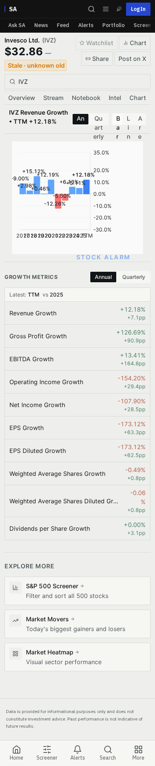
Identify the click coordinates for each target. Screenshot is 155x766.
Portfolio (113, 25)
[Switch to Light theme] (119, 9)
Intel (115, 97)
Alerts (85, 25)
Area (140, 119)
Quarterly (98, 119)
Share (100, 58)
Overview (21, 97)
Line (129, 119)
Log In (138, 9)
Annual (81, 119)
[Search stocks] (91, 9)
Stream (53, 97)
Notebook (86, 97)
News (41, 25)
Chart (138, 43)
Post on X (132, 58)
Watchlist (99, 43)
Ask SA (16, 25)
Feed (63, 25)
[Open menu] (106, 9)
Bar (118, 119)
